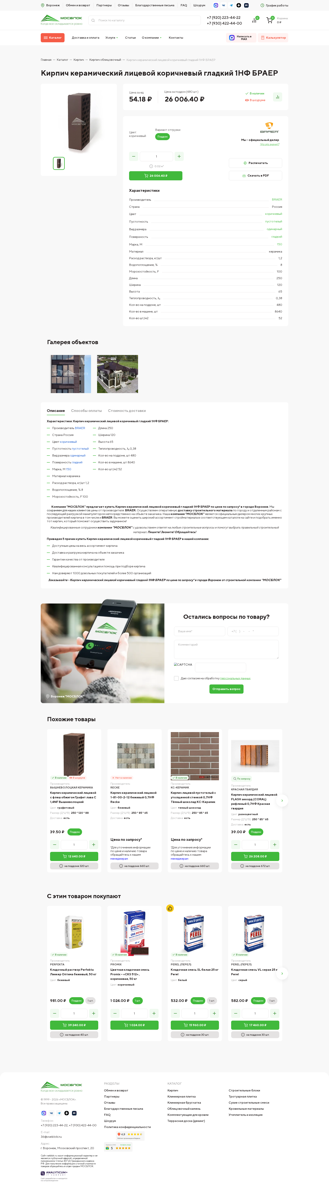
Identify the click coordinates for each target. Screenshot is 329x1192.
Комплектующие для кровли (187, 1115)
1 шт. (90, 1000)
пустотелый (273, 221)
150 (279, 244)
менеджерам (119, 858)
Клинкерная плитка (181, 1096)
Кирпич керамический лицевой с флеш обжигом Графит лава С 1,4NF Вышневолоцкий (73, 797)
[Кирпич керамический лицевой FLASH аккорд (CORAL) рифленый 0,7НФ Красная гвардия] (255, 756)
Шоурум (199, 5)
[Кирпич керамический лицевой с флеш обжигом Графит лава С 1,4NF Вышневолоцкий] (74, 756)
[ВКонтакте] (223, 5)
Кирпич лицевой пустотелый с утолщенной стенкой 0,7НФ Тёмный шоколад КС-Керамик (193, 797)
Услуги (110, 37)
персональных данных (235, 678)
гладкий (277, 236)
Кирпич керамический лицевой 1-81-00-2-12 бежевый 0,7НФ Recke (133, 797)
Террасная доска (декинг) (186, 1121)
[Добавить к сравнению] (277, 97)
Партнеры (104, 5)
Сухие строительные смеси (249, 1102)
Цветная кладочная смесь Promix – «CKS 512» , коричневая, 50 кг (129, 974)
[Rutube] (246, 5)
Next (282, 801)
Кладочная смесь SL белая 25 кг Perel (195, 972)
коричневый (273, 214)
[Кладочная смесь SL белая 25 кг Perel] (195, 933)
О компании (150, 37)
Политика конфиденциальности (127, 1127)
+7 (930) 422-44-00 (224, 23)
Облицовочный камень (183, 1108)
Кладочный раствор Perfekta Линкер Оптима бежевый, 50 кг (73, 972)
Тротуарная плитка (243, 1096)
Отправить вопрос (226, 689)
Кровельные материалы (246, 1108)
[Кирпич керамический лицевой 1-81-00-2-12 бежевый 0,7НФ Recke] (134, 756)
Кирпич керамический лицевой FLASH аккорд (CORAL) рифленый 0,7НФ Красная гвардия (254, 801)
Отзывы (123, 5)
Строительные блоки (244, 1090)
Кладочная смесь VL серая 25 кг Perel (255, 972)
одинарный (274, 229)
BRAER (277, 199)
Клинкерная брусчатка (184, 1102)
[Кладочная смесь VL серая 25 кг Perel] (255, 933)
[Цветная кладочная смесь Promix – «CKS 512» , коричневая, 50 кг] (134, 933)
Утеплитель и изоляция (246, 1115)
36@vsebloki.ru (51, 1136)
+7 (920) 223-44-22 (223, 17)
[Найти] (93, 20)
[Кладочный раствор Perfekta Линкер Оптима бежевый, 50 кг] (74, 933)
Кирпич (172, 1090)
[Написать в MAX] (216, 5)
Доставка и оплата (85, 37)
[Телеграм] (231, 5)
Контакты (176, 37)
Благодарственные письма (154, 5)
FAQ (183, 5)
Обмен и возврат (78, 5)
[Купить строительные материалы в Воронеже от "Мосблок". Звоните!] (61, 20)
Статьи (130, 37)
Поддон (162, 136)
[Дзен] (239, 5)
